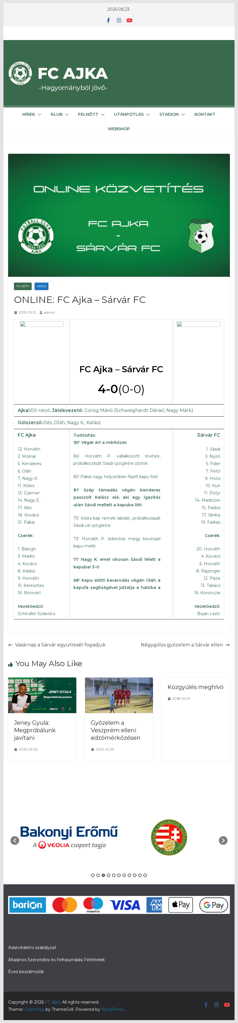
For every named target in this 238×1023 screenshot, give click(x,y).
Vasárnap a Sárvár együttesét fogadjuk (60, 645)
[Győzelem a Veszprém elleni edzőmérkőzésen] (119, 681)
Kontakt (204, 114)
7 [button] (124, 857)
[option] (69, 828)
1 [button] (93, 857)
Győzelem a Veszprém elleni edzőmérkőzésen (115, 730)
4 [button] (108, 857)
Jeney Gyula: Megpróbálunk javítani (35, 730)
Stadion (169, 114)
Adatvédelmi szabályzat (32, 929)
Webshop (119, 128)
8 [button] (129, 857)
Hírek (28, 114)
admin (49, 312)
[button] (38, 114)
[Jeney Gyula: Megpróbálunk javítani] (42, 681)
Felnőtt (88, 114)
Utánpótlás (129, 114)
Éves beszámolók (26, 953)
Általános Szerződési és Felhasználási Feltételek (56, 941)
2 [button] (98, 857)
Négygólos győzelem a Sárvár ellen (182, 645)
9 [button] (134, 857)
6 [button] (119, 857)
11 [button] (145, 857)
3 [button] (103, 857)
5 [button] (114, 857)
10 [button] (140, 857)
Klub (56, 114)
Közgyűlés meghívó (195, 687)
